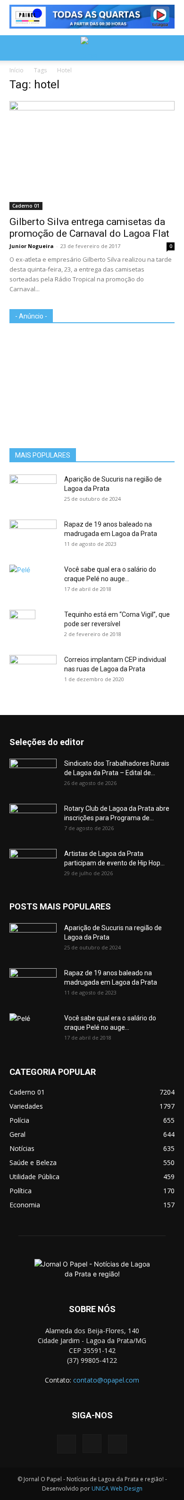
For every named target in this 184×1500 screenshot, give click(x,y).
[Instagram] (92, 1443)
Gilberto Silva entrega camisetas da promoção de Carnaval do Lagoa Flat (89, 227)
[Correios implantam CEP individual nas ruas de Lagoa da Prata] (33, 671)
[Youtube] (117, 1444)
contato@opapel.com (106, 1380)
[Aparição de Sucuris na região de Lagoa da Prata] (33, 490)
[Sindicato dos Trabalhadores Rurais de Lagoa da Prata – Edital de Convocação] (33, 775)
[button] (16, 48)
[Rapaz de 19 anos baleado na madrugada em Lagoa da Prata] (33, 536)
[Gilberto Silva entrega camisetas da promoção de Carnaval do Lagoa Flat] (92, 155)
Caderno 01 (26, 205)
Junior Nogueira (31, 245)
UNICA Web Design (117, 1488)
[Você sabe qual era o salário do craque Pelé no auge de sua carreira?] (33, 579)
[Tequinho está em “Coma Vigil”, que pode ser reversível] (22, 626)
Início (16, 70)
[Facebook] (66, 1444)
